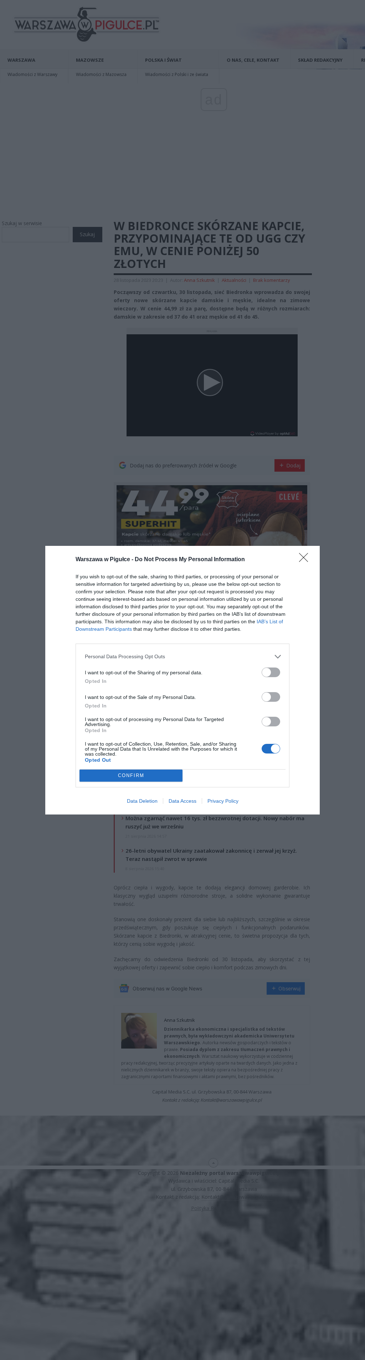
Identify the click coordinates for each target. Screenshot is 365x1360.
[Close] (306, 560)
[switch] (271, 672)
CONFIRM (131, 775)
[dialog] (182, 680)
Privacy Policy (222, 801)
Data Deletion (142, 801)
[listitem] (182, 656)
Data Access (182, 801)
